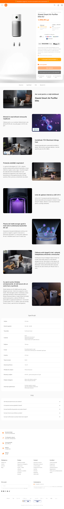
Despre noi (3, 462)
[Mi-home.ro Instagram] (5, 491)
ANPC (51, 472)
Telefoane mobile (21, 462)
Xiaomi (2, 464)
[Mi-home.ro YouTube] (7, 491)
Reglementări (53, 469)
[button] (2, 5)
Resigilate (36, 472)
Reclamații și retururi (38, 464)
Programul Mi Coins (38, 467)
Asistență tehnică (54, 467)
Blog (2, 467)
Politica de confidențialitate (56, 470)
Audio (18, 467)
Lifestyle (19, 469)
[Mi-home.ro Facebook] (1, 491)
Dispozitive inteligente (22, 464)
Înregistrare (52, 464)
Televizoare (19, 465)
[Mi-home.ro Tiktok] (9, 491)
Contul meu (52, 465)
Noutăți (19, 474)
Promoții (35, 470)
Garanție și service (38, 462)
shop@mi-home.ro (40, 484)
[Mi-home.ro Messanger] (3, 491)
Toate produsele (53, 462)
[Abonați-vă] (29, 486)
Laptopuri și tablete (21, 470)
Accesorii (19, 472)
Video (22, 467)
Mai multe (25, 488)
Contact (3, 465)
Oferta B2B (36, 474)
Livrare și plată (37, 465)
